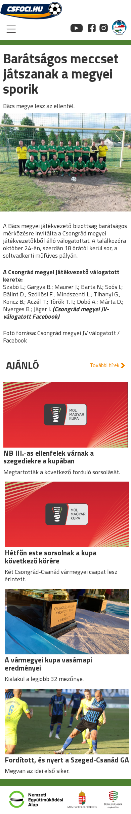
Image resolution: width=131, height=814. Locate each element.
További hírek (104, 365)
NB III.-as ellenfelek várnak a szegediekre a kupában (48, 457)
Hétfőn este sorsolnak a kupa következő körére (50, 556)
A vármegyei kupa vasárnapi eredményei (48, 663)
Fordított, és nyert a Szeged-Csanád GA (67, 759)
